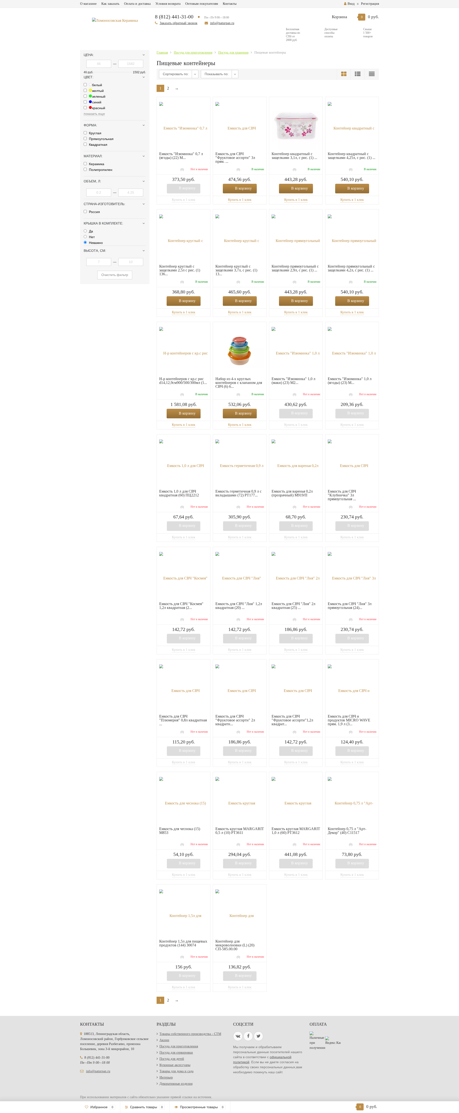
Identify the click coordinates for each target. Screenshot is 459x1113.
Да (90, 231)
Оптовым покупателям (201, 4)
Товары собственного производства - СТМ (190, 1034)
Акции (164, 1040)
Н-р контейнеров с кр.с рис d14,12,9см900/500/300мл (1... (183, 381)
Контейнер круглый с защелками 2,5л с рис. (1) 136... (179, 270)
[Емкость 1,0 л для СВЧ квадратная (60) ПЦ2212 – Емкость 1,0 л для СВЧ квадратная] (183, 463)
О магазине (88, 4)
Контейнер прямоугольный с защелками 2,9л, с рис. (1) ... (295, 268)
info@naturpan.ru (222, 23)
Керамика (96, 164)
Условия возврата (167, 4)
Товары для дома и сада (176, 1071)
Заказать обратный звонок (178, 23)
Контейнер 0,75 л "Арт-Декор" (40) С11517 (347, 831)
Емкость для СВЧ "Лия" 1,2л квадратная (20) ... (238, 606)
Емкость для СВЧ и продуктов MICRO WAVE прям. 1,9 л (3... (349, 720)
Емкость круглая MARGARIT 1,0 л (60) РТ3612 (296, 831)
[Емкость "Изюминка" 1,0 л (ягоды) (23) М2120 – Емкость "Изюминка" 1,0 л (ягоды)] (352, 351)
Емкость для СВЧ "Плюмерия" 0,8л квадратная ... (183, 720)
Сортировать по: (176, 74)
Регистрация (370, 4)
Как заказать (110, 4)
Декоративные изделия (175, 1083)
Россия (94, 212)
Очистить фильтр (114, 275)
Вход (351, 4)
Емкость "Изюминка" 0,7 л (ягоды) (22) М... (181, 156)
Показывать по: (217, 74)
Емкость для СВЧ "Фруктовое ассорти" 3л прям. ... (235, 157)
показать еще (94, 114)
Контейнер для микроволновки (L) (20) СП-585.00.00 (234, 945)
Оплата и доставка (137, 4)
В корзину (187, 188)
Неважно (95, 243)
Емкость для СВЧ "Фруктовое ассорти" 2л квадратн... (235, 720)
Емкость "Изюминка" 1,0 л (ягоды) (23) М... (350, 381)
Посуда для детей (171, 1059)
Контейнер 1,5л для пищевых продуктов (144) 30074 (183, 943)
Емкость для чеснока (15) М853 (179, 831)
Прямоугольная (101, 139)
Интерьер (166, 1077)
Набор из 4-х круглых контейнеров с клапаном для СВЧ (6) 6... (238, 382)
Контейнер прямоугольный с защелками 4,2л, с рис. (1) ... (351, 268)
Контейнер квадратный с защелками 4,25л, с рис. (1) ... (351, 156)
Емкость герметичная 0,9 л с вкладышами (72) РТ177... (238, 493)
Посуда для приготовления (178, 1046)
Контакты (229, 4)
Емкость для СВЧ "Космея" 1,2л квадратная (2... (181, 606)
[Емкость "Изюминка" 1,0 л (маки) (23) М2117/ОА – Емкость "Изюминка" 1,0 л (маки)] (296, 351)
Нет (91, 237)
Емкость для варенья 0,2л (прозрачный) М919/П (292, 493)
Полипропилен (100, 170)
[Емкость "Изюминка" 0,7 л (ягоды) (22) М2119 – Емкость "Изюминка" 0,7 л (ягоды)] (183, 126)
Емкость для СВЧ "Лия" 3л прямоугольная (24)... (350, 606)
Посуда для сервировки (176, 1052)
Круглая (94, 133)
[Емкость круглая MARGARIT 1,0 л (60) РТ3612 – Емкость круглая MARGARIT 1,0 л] (296, 800)
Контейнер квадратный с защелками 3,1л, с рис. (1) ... (294, 156)
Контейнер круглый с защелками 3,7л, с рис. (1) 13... (236, 270)
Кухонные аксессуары (174, 1065)
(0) (182, 169)
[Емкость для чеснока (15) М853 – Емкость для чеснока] (183, 800)
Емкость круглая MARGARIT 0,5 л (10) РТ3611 (239, 831)
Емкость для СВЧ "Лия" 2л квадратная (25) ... (293, 606)
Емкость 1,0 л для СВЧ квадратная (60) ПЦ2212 (179, 493)
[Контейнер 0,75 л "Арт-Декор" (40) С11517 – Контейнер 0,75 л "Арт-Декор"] (352, 800)
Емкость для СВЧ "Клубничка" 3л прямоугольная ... (342, 495)
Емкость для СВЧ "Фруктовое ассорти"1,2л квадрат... (292, 720)
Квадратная (97, 144)
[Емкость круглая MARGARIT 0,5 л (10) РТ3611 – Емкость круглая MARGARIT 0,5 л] (239, 800)
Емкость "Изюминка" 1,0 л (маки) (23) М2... (293, 381)
